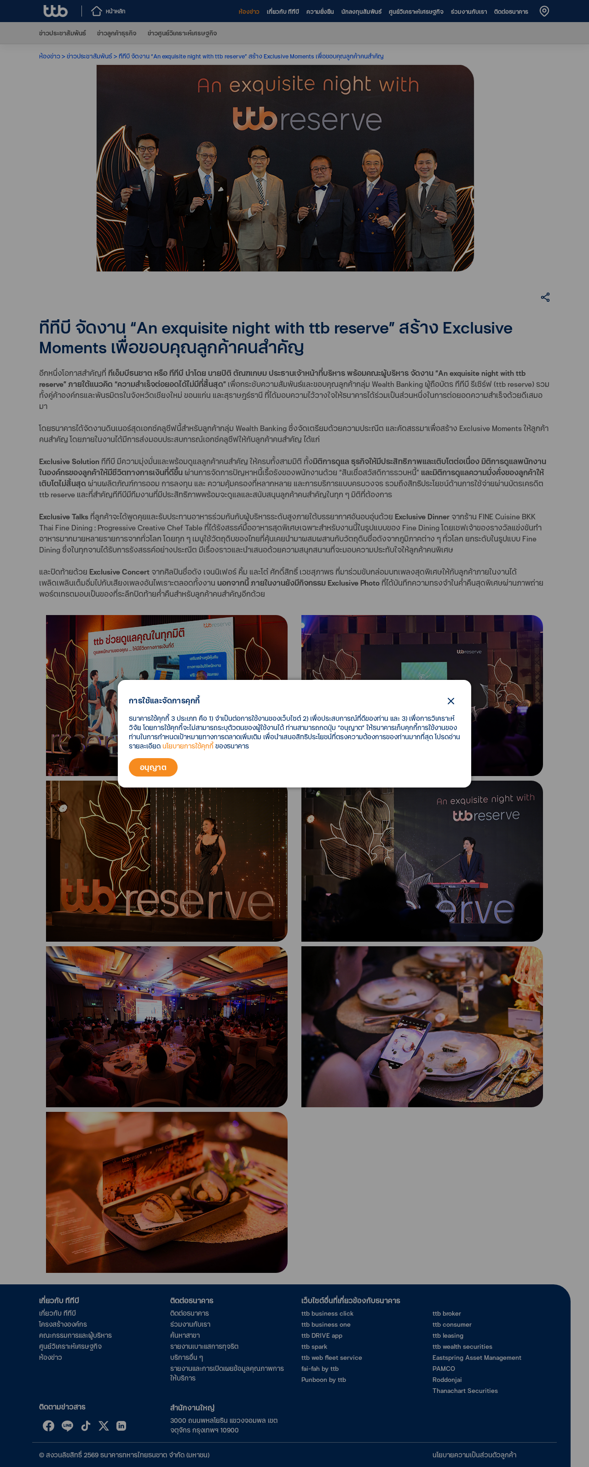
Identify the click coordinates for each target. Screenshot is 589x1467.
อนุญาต (153, 767)
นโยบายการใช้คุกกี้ (188, 746)
